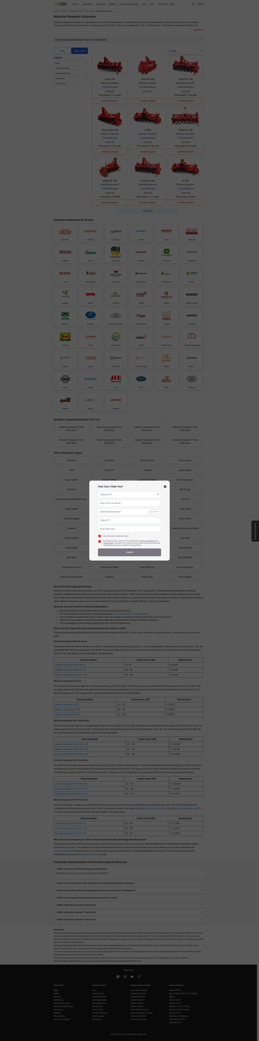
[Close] (165, 486)
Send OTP (154, 512)
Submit (129, 552)
